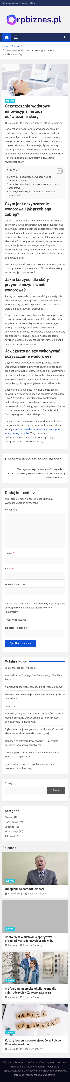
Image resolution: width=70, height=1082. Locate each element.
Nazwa (9, 553)
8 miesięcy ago (15, 893)
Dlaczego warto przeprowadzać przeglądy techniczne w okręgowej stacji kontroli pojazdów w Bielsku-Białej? (34, 473)
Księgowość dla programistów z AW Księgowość (34, 458)
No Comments (55, 123)
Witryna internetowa (15, 584)
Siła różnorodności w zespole (21, 667)
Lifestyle (9, 826)
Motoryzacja (11, 831)
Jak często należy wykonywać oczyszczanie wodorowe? (32, 193)
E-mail (9, 568)
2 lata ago (13, 123)
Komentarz (12, 509)
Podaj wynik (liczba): (15, 619)
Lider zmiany (11, 706)
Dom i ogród (11, 822)
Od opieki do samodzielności (24, 889)
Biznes (8, 817)
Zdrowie (10, 101)
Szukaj (8, 783)
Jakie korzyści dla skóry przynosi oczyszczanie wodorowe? (34, 186)
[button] (58, 171)
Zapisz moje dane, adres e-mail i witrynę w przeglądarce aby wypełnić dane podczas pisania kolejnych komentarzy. (35, 607)
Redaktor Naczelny (32, 123)
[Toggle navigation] (15, 37)
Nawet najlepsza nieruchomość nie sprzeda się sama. (34, 686)
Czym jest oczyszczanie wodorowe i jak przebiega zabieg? (30, 179)
